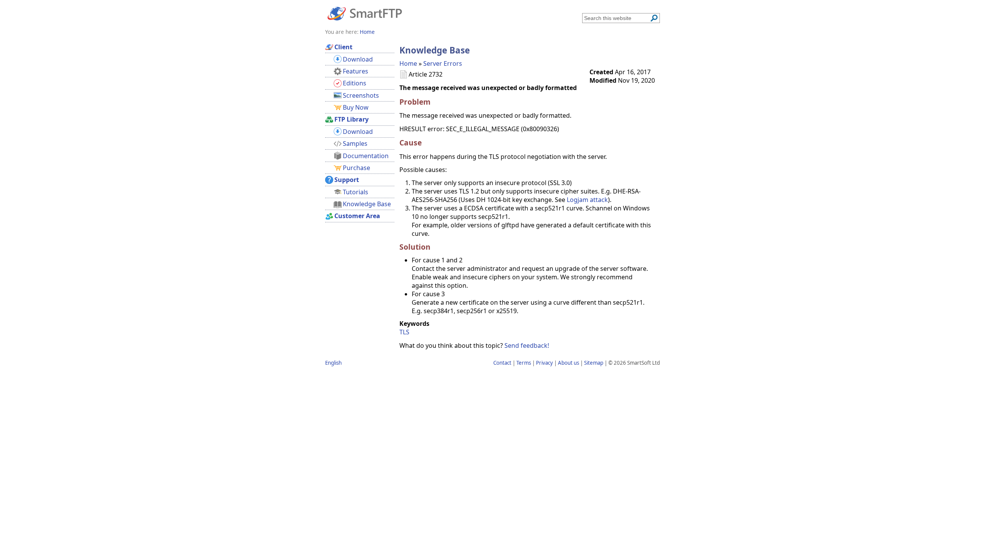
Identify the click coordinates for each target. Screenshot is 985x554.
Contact (502, 362)
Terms (523, 362)
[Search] (654, 18)
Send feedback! (526, 345)
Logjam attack (587, 199)
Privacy (544, 362)
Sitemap (593, 362)
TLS (404, 332)
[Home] (364, 13)
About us (568, 362)
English (333, 362)
